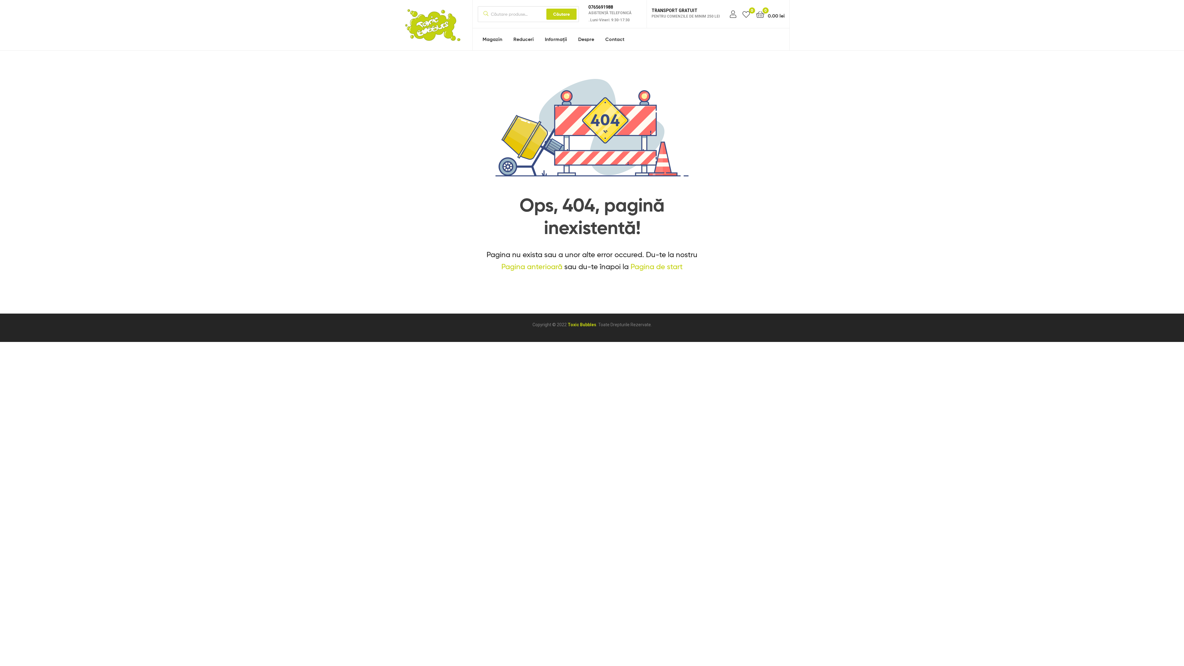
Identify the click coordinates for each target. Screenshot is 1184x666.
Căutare (561, 14)
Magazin (492, 39)
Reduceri (523, 39)
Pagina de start (657, 266)
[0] (746, 14)
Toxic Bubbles (582, 324)
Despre (586, 39)
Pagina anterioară (531, 266)
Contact (614, 39)
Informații (556, 39)
